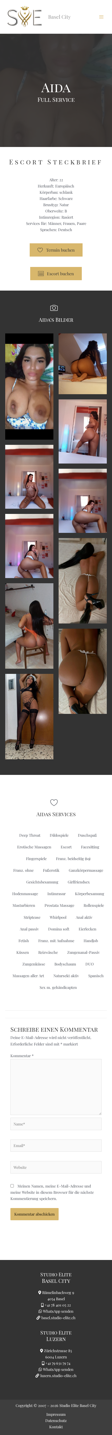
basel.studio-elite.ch (58, 1317)
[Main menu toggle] (101, 16)
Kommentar (22, 1055)
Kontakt (56, 1426)
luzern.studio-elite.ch (58, 1375)
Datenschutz (56, 1420)
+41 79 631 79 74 (57, 1363)
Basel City (56, 1280)
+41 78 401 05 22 (58, 1304)
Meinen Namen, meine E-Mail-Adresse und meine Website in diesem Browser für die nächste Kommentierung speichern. (52, 1192)
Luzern (56, 1338)
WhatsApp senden (58, 1311)
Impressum (56, 1414)
